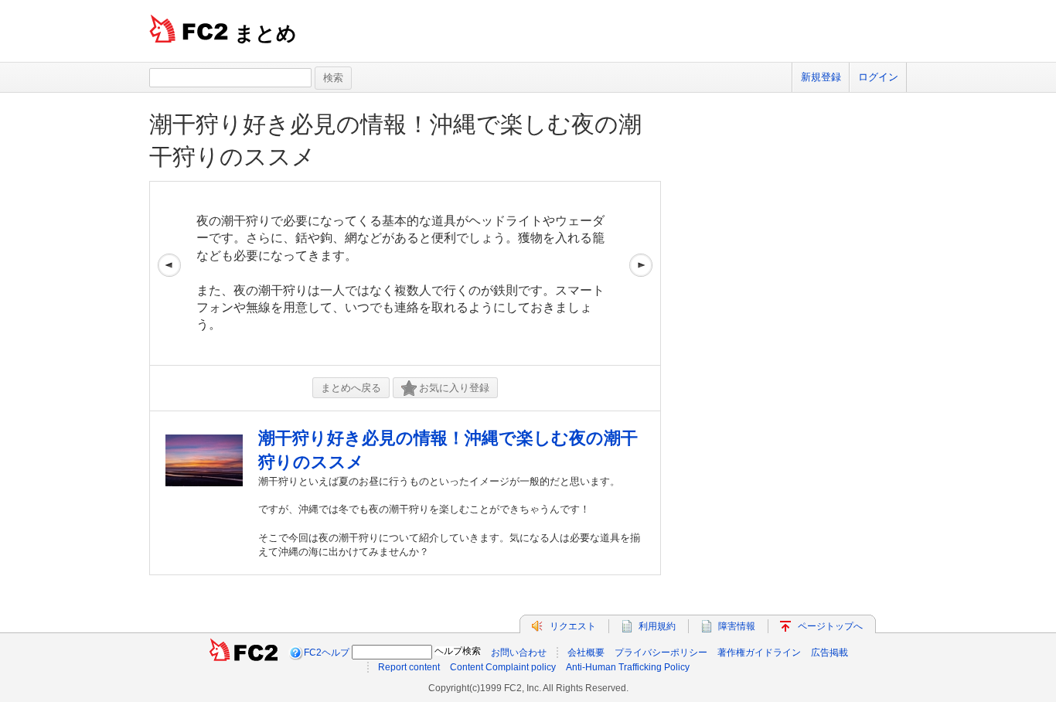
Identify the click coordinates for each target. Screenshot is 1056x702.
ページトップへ (830, 626)
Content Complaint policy (503, 667)
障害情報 (736, 626)
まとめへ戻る (351, 388)
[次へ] (640, 273)
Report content (409, 667)
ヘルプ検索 (457, 651)
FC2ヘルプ (326, 652)
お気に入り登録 (454, 388)
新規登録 (821, 77)
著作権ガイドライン (759, 652)
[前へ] (169, 273)
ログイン (878, 77)
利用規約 (657, 626)
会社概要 (586, 652)
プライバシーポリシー (661, 652)
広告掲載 (829, 652)
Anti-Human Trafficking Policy (628, 667)
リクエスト (573, 626)
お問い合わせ (519, 652)
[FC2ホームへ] (243, 652)
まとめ (265, 33)
